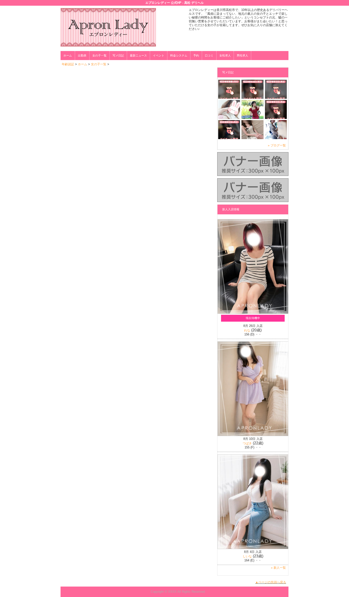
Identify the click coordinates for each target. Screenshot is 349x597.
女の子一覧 (99, 55)
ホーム (67, 55)
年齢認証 (68, 64)
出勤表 (82, 55)
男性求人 (242, 55)
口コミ (209, 55)
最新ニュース (138, 55)
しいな (247, 556)
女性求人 (225, 55)
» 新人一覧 (278, 567)
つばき (247, 443)
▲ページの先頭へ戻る (270, 582)
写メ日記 (118, 55)
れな (247, 330)
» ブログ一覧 (277, 145)
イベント (158, 55)
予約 (196, 55)
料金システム (178, 55)
